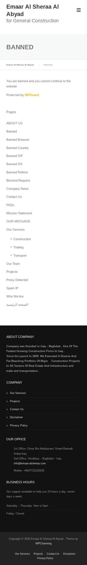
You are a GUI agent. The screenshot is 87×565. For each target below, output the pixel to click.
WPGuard (32, 95)
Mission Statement (19, 213)
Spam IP (12, 288)
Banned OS (14, 164)
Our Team (13, 263)
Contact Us (14, 196)
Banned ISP (14, 156)
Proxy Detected (17, 280)
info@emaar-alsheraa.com (31, 463)
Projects (12, 271)
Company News (17, 188)
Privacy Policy (19, 425)
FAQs (10, 205)
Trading (18, 247)
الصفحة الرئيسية (17, 304)
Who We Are (15, 296)
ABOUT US (14, 123)
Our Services (15, 229)
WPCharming (43, 543)
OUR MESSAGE (18, 221)
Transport (19, 255)
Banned (11, 131)
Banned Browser (17, 139)
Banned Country (17, 148)
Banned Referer (17, 172)
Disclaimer (16, 417)
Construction (22, 239)
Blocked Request (18, 180)
